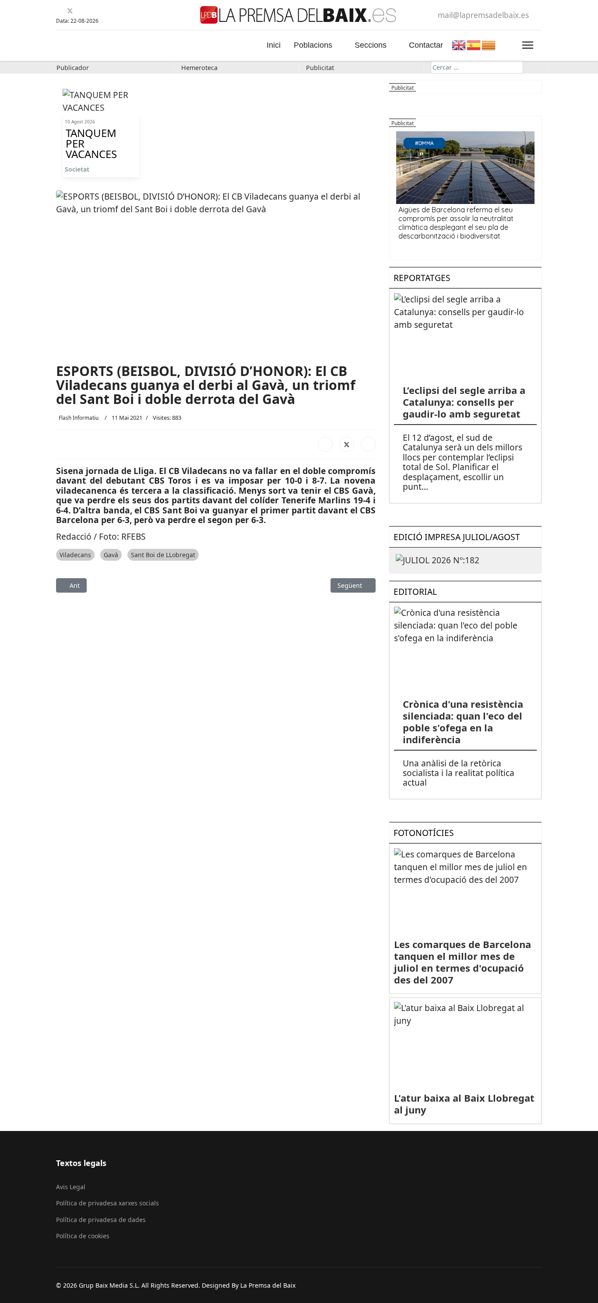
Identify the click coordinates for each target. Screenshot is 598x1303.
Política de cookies (82, 1236)
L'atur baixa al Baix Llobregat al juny (464, 1103)
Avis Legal (70, 1187)
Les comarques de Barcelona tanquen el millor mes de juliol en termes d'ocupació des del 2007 (462, 962)
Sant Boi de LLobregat (163, 555)
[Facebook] (59, 11)
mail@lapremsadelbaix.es (483, 15)
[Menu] (527, 45)
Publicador (72, 67)
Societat (77, 169)
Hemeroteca (199, 67)
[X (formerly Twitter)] (346, 444)
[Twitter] (70, 11)
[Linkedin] (91, 11)
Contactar (426, 45)
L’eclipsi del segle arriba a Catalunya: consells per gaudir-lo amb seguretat (464, 401)
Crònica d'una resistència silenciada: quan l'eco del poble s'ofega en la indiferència (463, 721)
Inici (274, 45)
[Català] (489, 44)
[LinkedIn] (368, 444)
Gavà (111, 555)
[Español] (474, 44)
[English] (459, 44)
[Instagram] (102, 11)
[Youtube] (80, 11)
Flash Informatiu (78, 417)
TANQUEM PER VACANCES (91, 143)
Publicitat (320, 67)
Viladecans (75, 555)
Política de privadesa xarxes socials (107, 1203)
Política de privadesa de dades (101, 1219)
